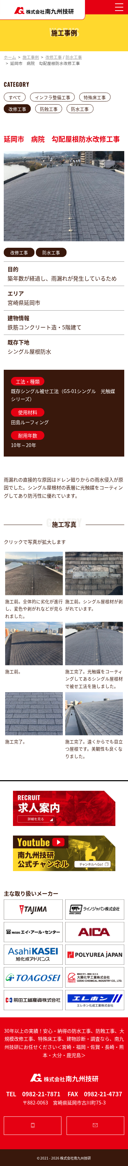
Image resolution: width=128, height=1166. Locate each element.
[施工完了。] (34, 713)
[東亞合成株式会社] (33, 977)
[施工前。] (34, 643)
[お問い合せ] (95, 1125)
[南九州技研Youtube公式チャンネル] (64, 853)
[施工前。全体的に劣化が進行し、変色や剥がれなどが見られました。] (34, 573)
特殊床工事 (95, 97)
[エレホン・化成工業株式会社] (94, 1000)
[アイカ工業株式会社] (94, 932)
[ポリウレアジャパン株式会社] (94, 955)
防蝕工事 (49, 108)
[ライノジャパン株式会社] (94, 909)
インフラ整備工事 (52, 97)
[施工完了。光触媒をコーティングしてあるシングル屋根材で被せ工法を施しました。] (94, 643)
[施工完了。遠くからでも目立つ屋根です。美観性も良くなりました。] (94, 713)
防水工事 (80, 108)
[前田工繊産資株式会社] (33, 1000)
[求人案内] (64, 808)
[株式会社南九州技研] (42, 10)
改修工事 (17, 108)
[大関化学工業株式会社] (94, 977)
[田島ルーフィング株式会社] (33, 909)
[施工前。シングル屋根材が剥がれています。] (94, 573)
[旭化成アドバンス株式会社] (33, 955)
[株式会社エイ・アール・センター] (33, 932)
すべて (15, 97)
